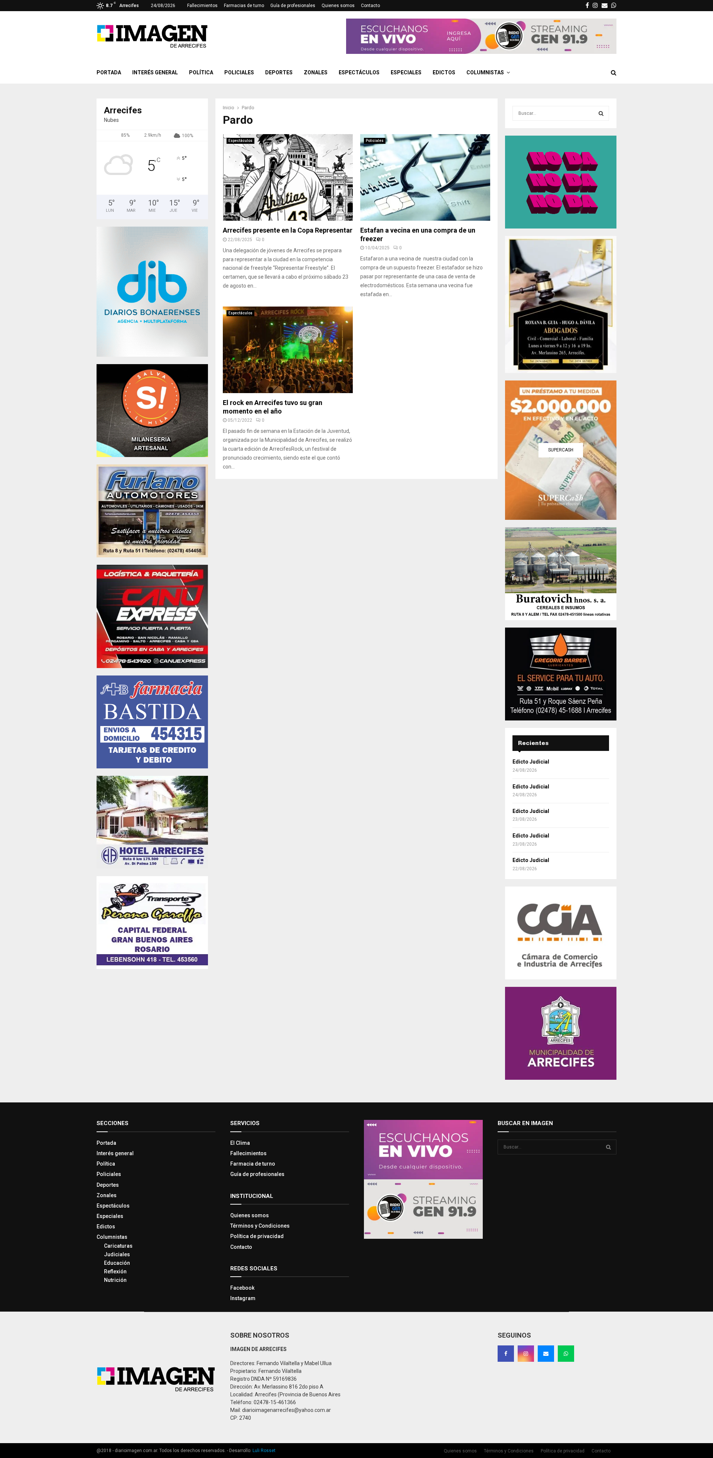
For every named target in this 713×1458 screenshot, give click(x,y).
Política (201, 72)
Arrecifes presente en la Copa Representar (287, 230)
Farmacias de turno (244, 5)
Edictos (444, 72)
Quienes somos (338, 5)
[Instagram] (526, 1353)
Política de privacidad (257, 1236)
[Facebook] (506, 1353)
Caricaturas (118, 1246)
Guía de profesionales (292, 5)
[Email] (546, 1353)
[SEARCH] (601, 113)
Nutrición (115, 1280)
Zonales (316, 72)
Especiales (406, 72)
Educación (117, 1263)
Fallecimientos (202, 5)
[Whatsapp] (566, 1353)
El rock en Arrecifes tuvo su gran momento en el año (272, 407)
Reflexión (115, 1271)
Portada (109, 72)
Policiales (239, 72)
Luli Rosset (264, 1450)
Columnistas (485, 72)
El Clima (240, 1143)
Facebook (242, 1288)
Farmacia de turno (252, 1164)
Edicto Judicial (530, 762)
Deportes (279, 72)
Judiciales (117, 1254)
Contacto (370, 5)
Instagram (242, 1298)
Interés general (155, 72)
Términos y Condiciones (260, 1226)
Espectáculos (359, 72)
